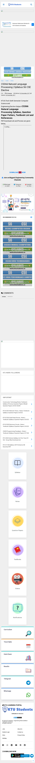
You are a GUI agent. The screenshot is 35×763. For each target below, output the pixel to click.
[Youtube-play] (16, 745)
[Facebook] (3, 745)
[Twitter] (24, 745)
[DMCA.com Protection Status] (17, 718)
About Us (20, 729)
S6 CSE (7, 80)
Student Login (6, 732)
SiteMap (4, 738)
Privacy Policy (21, 735)
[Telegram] (12, 745)
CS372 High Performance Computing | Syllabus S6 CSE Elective (17, 283)
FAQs (3, 735)
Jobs (3, 729)
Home (2, 80)
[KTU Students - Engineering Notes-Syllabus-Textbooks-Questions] (14, 5)
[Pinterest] (20, 745)
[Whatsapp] (7, 745)
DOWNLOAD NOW (17, 172)
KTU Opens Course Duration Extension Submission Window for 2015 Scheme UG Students (20, 23)
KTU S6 (12, 80)
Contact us (20, 732)
